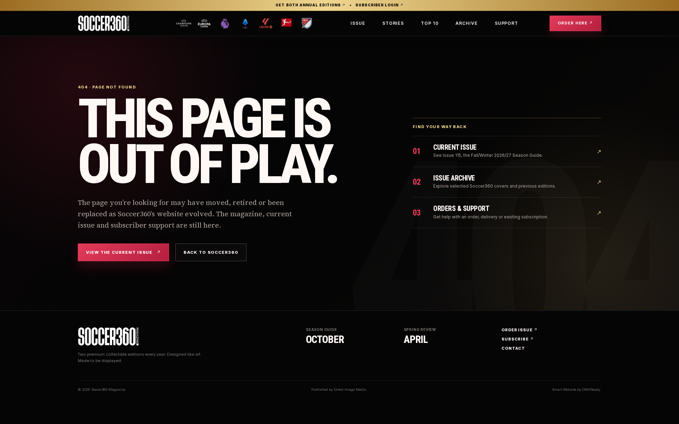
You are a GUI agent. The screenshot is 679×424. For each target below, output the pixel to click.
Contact (513, 348)
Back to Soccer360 (211, 252)
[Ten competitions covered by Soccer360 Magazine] (241, 23)
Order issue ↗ (519, 329)
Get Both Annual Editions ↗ (310, 5)
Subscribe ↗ (517, 339)
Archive (466, 23)
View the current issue (123, 252)
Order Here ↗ (575, 23)
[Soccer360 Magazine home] (104, 23)
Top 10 (430, 23)
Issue (357, 23)
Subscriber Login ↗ (379, 5)
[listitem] (165, 23)
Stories (393, 23)
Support (506, 23)
